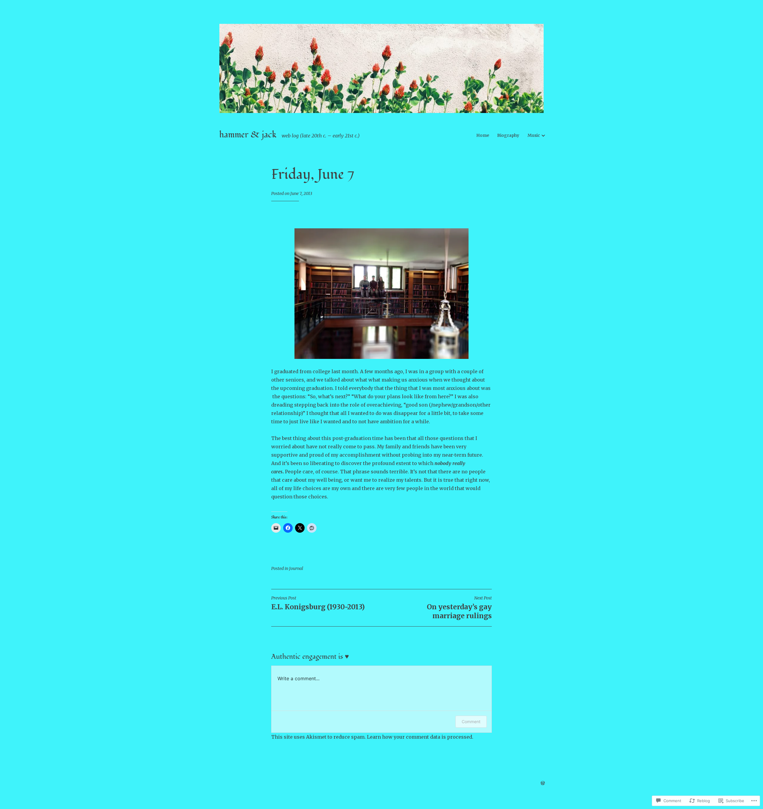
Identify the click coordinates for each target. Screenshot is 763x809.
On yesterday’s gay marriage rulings (459, 607)
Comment (471, 721)
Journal (296, 568)
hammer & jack (248, 135)
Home (482, 135)
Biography (508, 135)
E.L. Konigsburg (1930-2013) (318, 603)
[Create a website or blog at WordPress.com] (543, 783)
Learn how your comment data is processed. (420, 737)
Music (534, 135)
